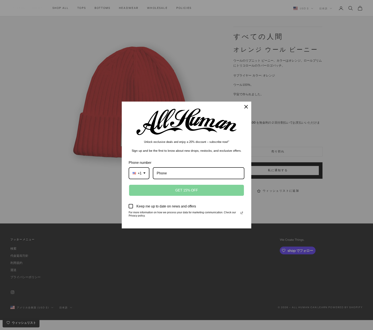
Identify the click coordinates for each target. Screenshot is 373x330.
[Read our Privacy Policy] (241, 212)
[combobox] (139, 173)
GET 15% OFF (186, 190)
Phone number (140, 162)
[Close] (246, 107)
